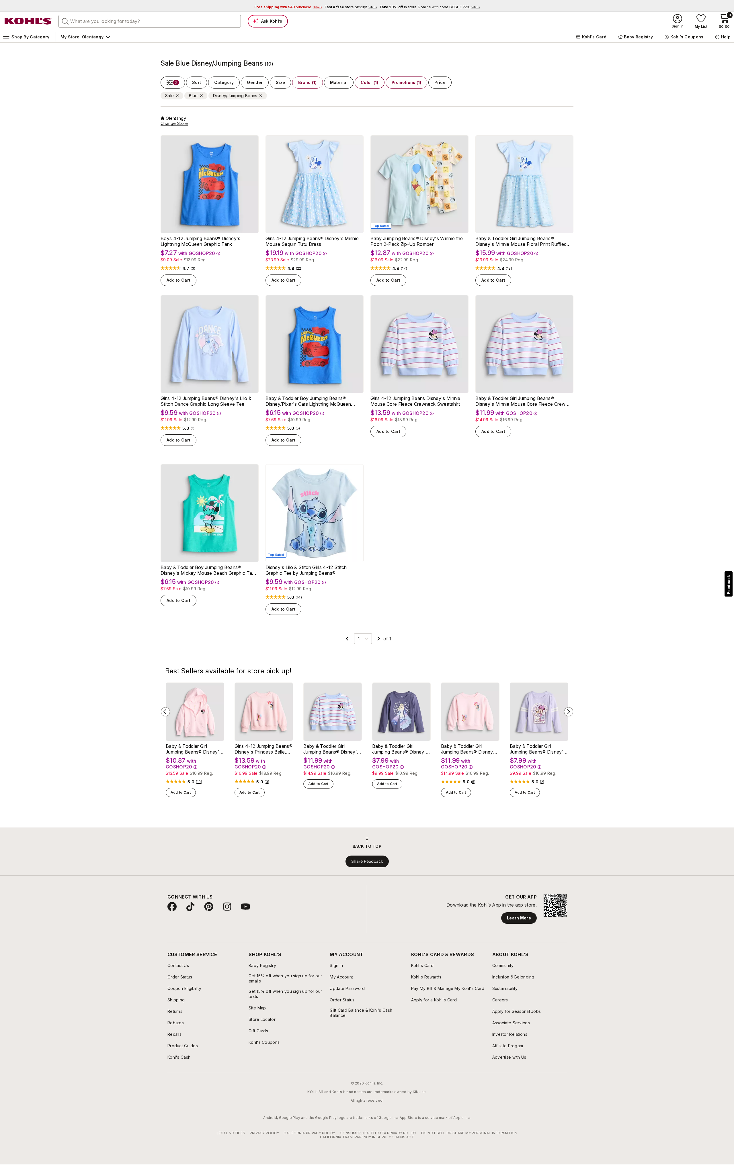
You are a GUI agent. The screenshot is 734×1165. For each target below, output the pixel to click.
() (193, 268)
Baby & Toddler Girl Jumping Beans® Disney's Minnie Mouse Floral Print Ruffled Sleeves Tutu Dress (521, 241)
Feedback (728, 584)
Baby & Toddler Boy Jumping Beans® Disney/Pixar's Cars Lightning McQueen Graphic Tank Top (308, 401)
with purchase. (288, 7)
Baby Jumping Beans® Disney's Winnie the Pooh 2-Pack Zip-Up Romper (416, 241)
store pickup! (351, 7)
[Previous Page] (347, 638)
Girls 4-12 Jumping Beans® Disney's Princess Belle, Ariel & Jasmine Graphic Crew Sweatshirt (263, 749)
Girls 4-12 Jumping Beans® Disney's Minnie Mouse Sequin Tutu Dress (312, 241)
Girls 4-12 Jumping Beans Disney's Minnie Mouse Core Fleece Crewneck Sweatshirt (415, 401)
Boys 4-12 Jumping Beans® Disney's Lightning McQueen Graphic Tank (201, 241)
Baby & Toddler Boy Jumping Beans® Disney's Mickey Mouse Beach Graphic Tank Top (209, 570)
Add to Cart (178, 280)
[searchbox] (149, 21)
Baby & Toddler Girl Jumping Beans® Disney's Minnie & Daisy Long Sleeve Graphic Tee (538, 749)
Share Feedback (367, 861)
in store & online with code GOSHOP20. (429, 7)
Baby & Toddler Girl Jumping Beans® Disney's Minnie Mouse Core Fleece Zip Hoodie (194, 749)
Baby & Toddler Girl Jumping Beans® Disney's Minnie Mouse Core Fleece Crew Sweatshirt (520, 401)
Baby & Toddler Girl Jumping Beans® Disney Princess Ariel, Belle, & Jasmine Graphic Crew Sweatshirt (467, 749)
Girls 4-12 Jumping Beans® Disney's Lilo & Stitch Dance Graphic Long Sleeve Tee (206, 401)
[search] (65, 20)
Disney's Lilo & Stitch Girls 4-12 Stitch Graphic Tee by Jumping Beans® (306, 570)
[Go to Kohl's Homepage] (28, 21)
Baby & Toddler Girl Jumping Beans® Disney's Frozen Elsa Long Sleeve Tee (400, 749)
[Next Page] (378, 638)
